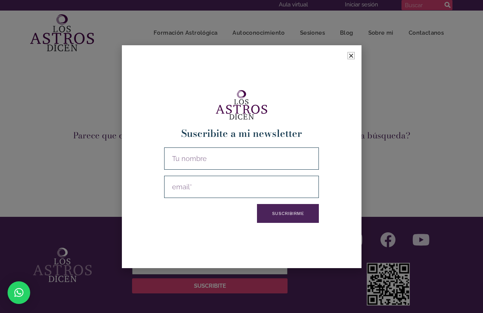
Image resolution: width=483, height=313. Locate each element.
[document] (241, 156)
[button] (19, 292)
